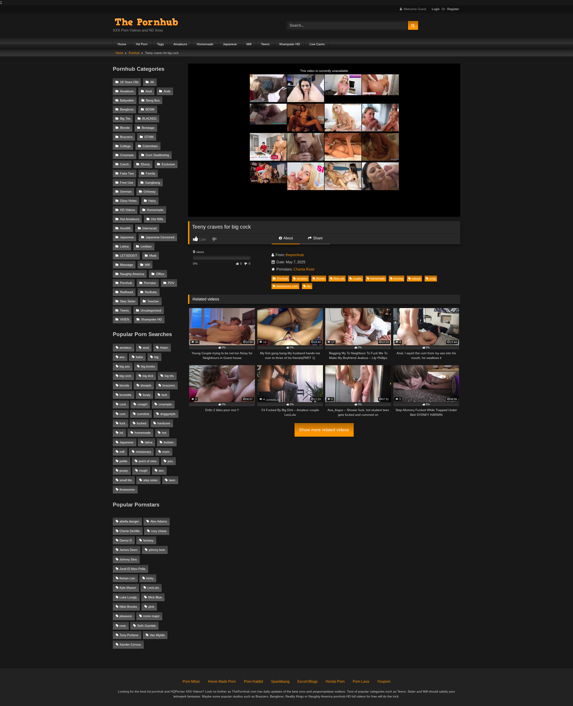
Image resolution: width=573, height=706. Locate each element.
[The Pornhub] (146, 22)
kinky (150, 578)
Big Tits (125, 118)
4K (152, 82)
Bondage (148, 127)
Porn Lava (361, 681)
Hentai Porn (335, 681)
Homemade (205, 44)
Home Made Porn (222, 681)
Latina (124, 246)
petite (123, 461)
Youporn (384, 681)
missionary (143, 451)
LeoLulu (153, 587)
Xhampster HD (289, 44)
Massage (126, 264)
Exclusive (168, 164)
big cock (125, 376)
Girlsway (149, 191)
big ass (125, 366)
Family (150, 173)
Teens (265, 44)
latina (148, 442)
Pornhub (134, 53)
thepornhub (295, 255)
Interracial (149, 228)
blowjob (146, 385)
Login (436, 9)
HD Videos (127, 210)
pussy (124, 470)
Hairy (152, 200)
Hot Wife (157, 219)
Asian (164, 347)
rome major (151, 616)
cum (123, 414)
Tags (160, 44)
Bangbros (127, 109)
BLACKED (149, 118)
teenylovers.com (287, 286)
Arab (167, 91)
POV (171, 283)
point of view (147, 461)
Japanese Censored (160, 237)
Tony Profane (129, 635)
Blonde (125, 127)
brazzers (168, 385)
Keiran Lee (127, 578)
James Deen (128, 549)
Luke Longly (128, 597)
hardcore (163, 423)
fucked (141, 423)
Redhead (126, 292)
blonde (320, 278)
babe (139, 357)
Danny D (126, 540)
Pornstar (150, 283)
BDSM (149, 109)
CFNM (149, 137)
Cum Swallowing (157, 155)
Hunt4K (125, 228)
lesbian (169, 442)
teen (172, 480)
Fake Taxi (127, 173)
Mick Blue (155, 597)
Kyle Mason (128, 587)
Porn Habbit (253, 681)
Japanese (230, 44)
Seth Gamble (146, 625)
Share (317, 238)
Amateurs (180, 44)
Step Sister (127, 301)
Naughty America (132, 274)
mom (165, 451)
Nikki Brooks (128, 606)
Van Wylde (157, 635)
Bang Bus (153, 100)
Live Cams (317, 44)
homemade (377, 278)
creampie (165, 404)
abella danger (129, 521)
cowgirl (142, 404)
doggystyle (167, 414)
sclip (433, 278)
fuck (122, 423)
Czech (124, 164)
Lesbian (146, 246)
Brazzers (126, 137)
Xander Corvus (130, 644)
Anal (148, 91)
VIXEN (124, 319)
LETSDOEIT (128, 255)
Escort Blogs (307, 681)
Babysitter (127, 100)
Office (160, 274)
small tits (126, 480)
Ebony (145, 164)
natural (416, 278)
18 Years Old (129, 82)
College (125, 146)
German (126, 191)
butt (164, 395)
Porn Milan (191, 681)
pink (151, 606)
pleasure (126, 616)
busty (146, 395)
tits (309, 286)
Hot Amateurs (129, 219)
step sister (150, 480)
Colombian (150, 146)
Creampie (127, 155)
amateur (302, 278)
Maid (152, 255)
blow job (339, 278)
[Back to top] (559, 693)
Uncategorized (151, 310)
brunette (125, 395)
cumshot (143, 414)
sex (161, 470)
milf (122, 451)
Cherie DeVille (130, 531)
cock (123, 404)
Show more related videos (324, 429)
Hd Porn (142, 44)
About (288, 238)
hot (164, 432)
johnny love (157, 549)
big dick (148, 376)
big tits (169, 376)
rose (123, 625)
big (156, 357)
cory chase (159, 531)
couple (357, 278)
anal (146, 347)
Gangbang (152, 182)
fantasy (148, 540)
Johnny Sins (128, 559)
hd (121, 432)
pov (170, 461)
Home (122, 44)
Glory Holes (128, 200)
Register (453, 9)
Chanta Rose (303, 269)
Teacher (153, 301)
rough (143, 470)
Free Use (126, 182)
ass (122, 357)
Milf (248, 44)
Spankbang (280, 681)
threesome (127, 489)
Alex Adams (158, 521)
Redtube (151, 292)
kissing (398, 278)
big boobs (148, 366)
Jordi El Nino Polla (132, 569)
